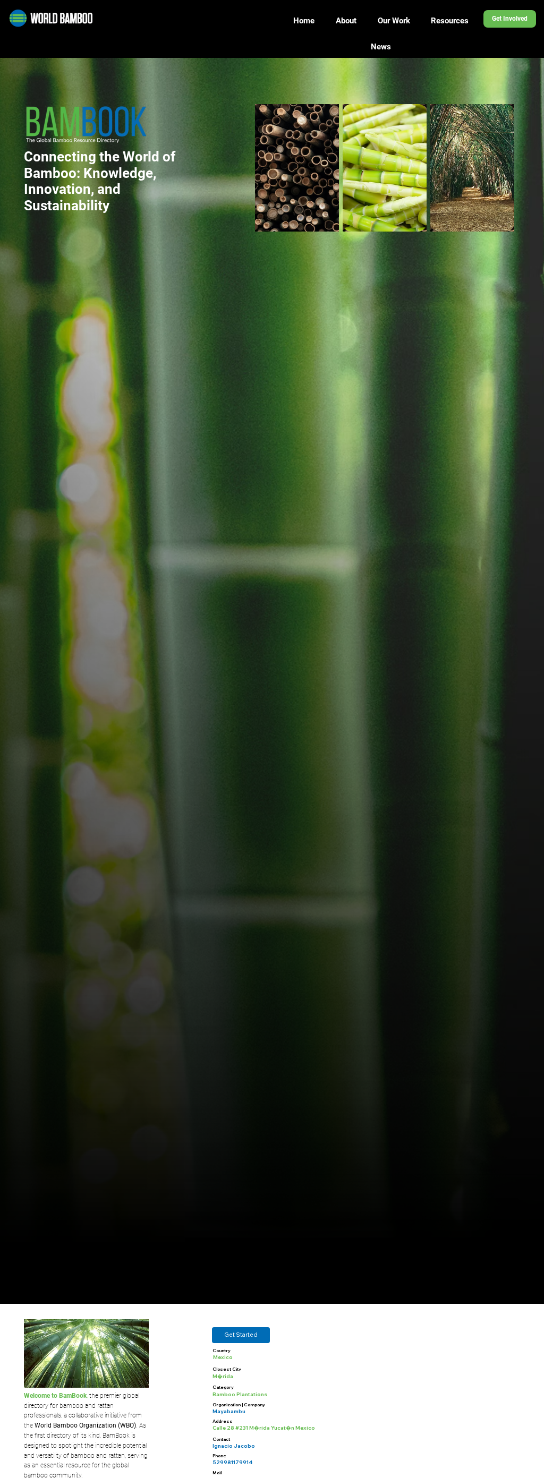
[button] (241, 1335)
